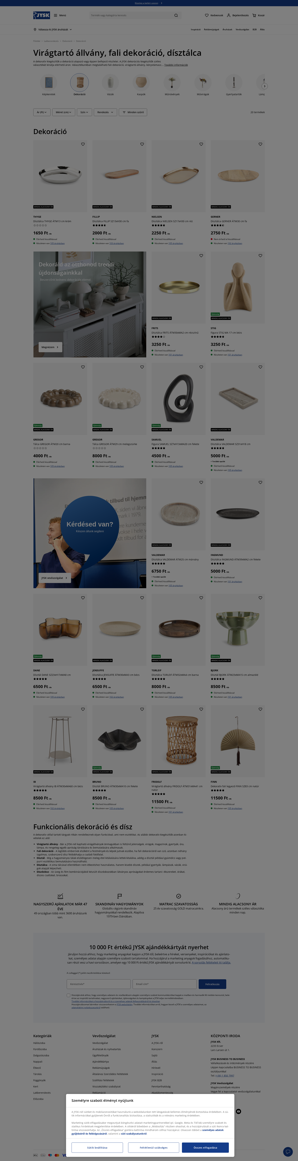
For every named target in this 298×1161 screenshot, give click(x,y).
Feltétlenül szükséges (154, 1147)
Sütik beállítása (97, 1147)
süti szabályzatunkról (134, 1133)
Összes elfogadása (205, 1147)
